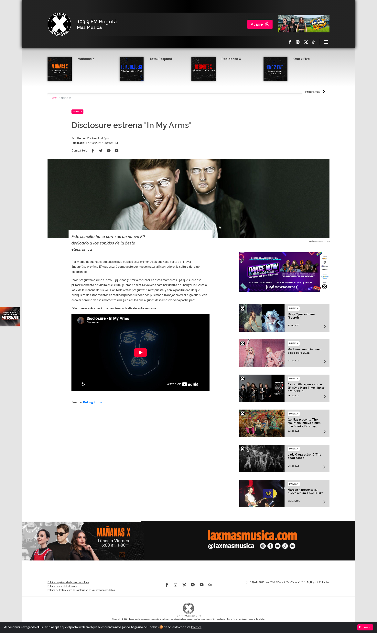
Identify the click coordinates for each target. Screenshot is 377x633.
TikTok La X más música (313, 42)
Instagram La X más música (298, 42)
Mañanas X (86, 59)
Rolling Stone (92, 402)
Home (54, 98)
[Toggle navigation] (326, 42)
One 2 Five (301, 59)
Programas (312, 91)
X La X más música (305, 42)
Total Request (160, 59)
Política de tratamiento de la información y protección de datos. (81, 590)
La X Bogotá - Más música (59, 24)
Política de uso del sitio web (62, 586)
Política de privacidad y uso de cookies (68, 582)
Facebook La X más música (290, 42)
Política (196, 627)
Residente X (231, 59)
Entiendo (365, 627)
